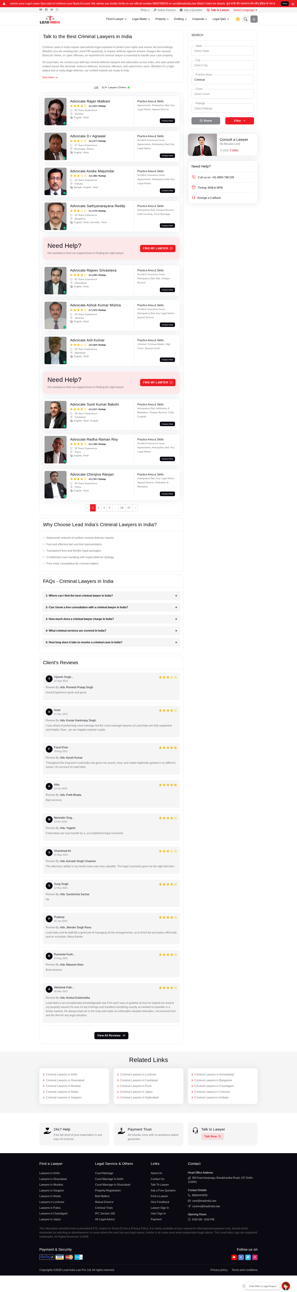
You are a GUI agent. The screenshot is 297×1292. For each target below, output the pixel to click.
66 (122, 507)
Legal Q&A (219, 19)
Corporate (198, 19)
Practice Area (204, 74)
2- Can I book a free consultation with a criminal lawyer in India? (87, 607)
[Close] (293, 4)
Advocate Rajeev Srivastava (93, 270)
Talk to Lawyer (220, 10)
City (198, 60)
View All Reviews (109, 1035)
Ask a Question (193, 10)
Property (160, 19)
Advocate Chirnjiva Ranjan (92, 474)
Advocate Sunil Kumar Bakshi (94, 404)
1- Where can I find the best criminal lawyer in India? (79, 595)
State (199, 45)
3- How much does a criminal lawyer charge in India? (80, 619)
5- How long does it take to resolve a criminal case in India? (84, 642)
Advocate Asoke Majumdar (92, 171)
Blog (143, 9)
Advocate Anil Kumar (87, 340)
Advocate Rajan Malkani (90, 101)
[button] (245, 19)
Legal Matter (139, 19)
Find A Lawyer (115, 19)
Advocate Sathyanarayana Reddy (97, 206)
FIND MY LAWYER (155, 248)
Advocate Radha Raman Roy (94, 439)
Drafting (179, 19)
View (285, 3)
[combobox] (222, 50)
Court (199, 88)
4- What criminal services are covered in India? (76, 630)
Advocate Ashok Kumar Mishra (95, 305)
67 (129, 507)
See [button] (48, 77)
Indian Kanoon (167, 10)
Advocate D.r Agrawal (88, 136)
